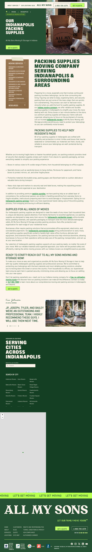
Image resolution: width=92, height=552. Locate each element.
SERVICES (7, 532)
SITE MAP (16, 534)
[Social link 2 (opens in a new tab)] (75, 544)
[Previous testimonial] (7, 326)
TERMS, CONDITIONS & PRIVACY (33, 529)
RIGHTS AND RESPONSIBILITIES (33, 526)
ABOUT (6, 529)
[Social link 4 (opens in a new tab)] (83, 544)
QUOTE (15, 532)
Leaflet (28, 492)
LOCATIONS (8, 534)
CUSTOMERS (17, 526)
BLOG (15, 529)
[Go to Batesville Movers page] (23, 452)
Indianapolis (24, 12)
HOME (6, 526)
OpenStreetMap (42, 492)
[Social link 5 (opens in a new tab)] (86, 544)
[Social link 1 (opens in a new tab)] (72, 544)
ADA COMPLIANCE (29, 532)
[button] (17, 63)
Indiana (14, 12)
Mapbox (34, 492)
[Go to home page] (7, 12)
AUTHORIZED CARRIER (30, 534)
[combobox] (21, 365)
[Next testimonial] (18, 326)
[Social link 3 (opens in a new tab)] (79, 544)
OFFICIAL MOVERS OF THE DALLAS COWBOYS (11, 546)
